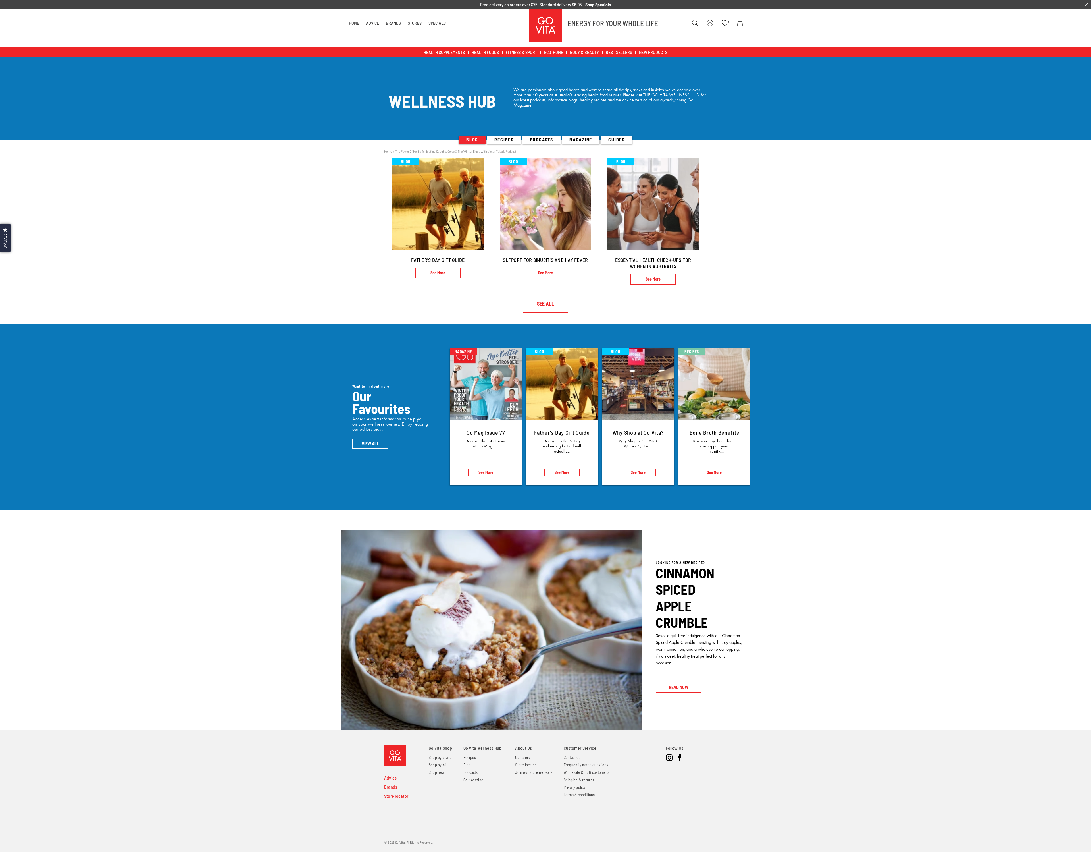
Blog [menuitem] (467, 764)
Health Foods (485, 52)
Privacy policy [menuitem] (575, 787)
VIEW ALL (370, 443)
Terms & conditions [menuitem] (579, 794)
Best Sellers (619, 52)
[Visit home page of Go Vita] (395, 755)
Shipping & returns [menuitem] (579, 780)
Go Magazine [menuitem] (473, 780)
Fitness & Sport (521, 52)
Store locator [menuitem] (396, 796)
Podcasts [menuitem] (470, 772)
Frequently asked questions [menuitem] (586, 764)
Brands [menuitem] (390, 786)
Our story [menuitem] (522, 757)
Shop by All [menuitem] (437, 764)
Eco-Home (553, 52)
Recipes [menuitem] (469, 757)
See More (437, 272)
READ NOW (678, 687)
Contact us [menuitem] (572, 757)
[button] (5, 238)
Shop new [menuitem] (437, 772)
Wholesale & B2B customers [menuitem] (586, 772)
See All (545, 303)
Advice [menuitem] (390, 777)
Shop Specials (598, 4)
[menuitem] (354, 23)
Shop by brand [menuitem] (440, 757)
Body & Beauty (584, 52)
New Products (653, 52)
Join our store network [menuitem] (533, 772)
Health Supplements (444, 52)
